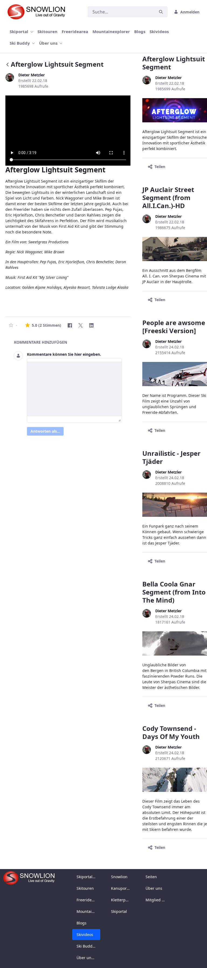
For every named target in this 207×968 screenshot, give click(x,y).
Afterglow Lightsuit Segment (173, 62)
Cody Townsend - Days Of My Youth (171, 732)
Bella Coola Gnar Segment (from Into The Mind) (174, 591)
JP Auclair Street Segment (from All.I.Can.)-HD (168, 197)
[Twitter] (80, 325)
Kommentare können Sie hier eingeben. (64, 354)
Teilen (159, 166)
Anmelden (189, 12)
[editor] (74, 389)
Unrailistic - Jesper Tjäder (171, 457)
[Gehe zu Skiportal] (39, 11)
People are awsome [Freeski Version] (173, 326)
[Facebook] (69, 325)
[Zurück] (7, 65)
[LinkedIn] (91, 325)
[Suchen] (161, 12)
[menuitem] (21, 31)
